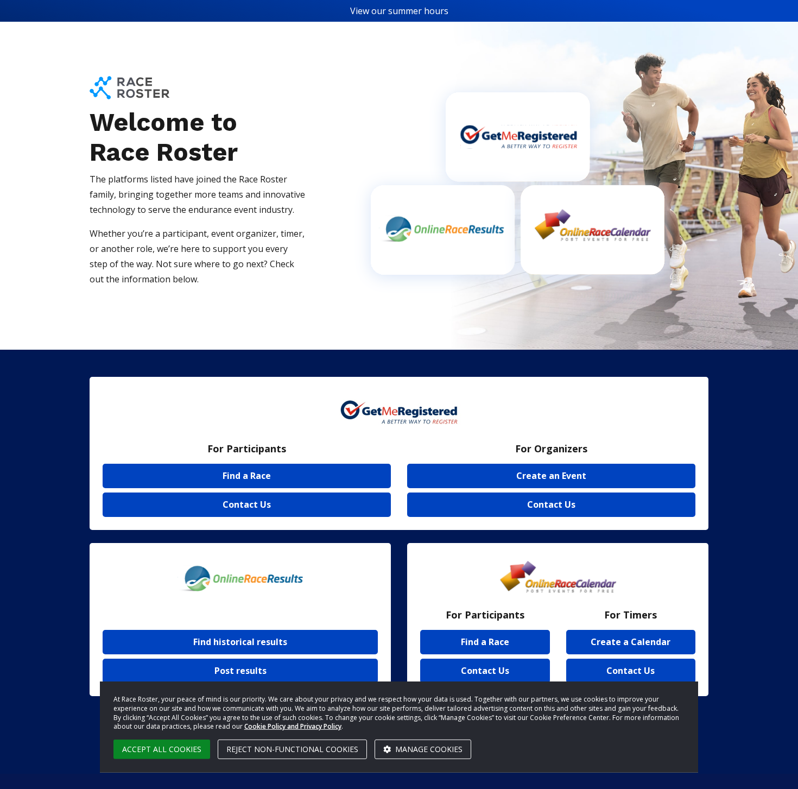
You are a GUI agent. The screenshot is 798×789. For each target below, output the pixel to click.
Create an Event (551, 476)
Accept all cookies (161, 749)
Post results (240, 671)
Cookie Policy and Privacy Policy (292, 726)
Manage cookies (428, 749)
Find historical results (240, 642)
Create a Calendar (630, 642)
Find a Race (247, 476)
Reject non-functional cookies (292, 749)
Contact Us (247, 504)
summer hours (418, 11)
